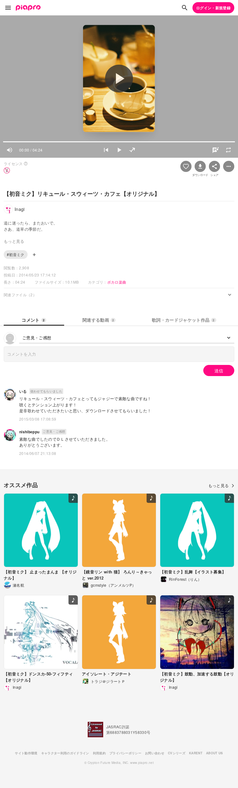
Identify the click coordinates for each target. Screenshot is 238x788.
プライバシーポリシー (125, 753)
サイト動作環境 (26, 753)
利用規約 (99, 753)
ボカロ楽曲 (116, 282)
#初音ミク (15, 254)
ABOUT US (214, 753)
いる (23, 391)
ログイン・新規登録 (213, 8)
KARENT (195, 753)
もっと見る (218, 485)
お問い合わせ (154, 753)
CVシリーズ (176, 753)
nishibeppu (29, 432)
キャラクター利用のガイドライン (65, 753)
